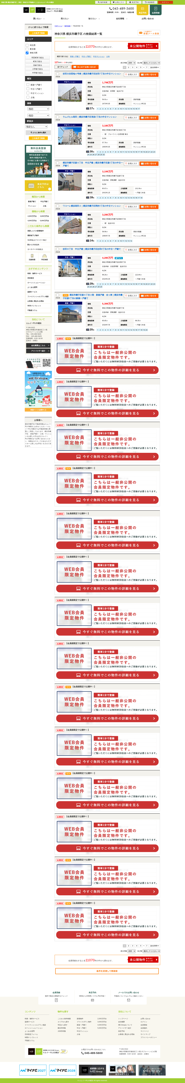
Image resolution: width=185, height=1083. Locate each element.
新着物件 (80, 1019)
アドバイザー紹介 (38, 351)
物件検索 (103, 2)
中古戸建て (44, 201)
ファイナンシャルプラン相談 (38, 296)
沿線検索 (32, 260)
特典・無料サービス (34, 273)
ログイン (144, 1022)
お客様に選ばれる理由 (35, 301)
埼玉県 (32, 45)
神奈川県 (33, 53)
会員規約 (144, 1028)
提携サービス (32, 292)
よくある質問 (32, 287)
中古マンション (99, 56)
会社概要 (121, 1022)
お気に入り (119, 2)
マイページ (145, 1031)
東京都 (32, 49)
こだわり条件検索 (64, 1019)
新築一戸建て (75, 56)
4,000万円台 (32, 221)
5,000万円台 (44, 221)
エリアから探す (63, 1022)
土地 (108, 56)
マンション (32, 206)
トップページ (123, 1019)
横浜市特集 (62, 1028)
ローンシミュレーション (36, 283)
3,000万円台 (44, 216)
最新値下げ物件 (33, 235)
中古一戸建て (86, 56)
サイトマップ (145, 1034)
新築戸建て (32, 201)
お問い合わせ (148, 18)
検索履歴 (151, 2)
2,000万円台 (32, 216)
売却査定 (30, 278)
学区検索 (44, 260)
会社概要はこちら (38, 345)
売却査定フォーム (31, 1034)
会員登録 (156, 13)
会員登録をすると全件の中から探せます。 (91, 46)
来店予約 (142, 13)
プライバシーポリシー (149, 1037)
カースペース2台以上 (35, 249)
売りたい (65, 18)
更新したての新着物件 (35, 231)
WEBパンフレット (34, 306)
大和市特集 (62, 1031)
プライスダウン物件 (84, 1022)
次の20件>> (154, 67)
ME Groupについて (125, 1025)
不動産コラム (32, 310)
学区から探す (62, 1025)
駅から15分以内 (33, 245)
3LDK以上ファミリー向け (36, 240)
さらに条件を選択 (39, 133)
